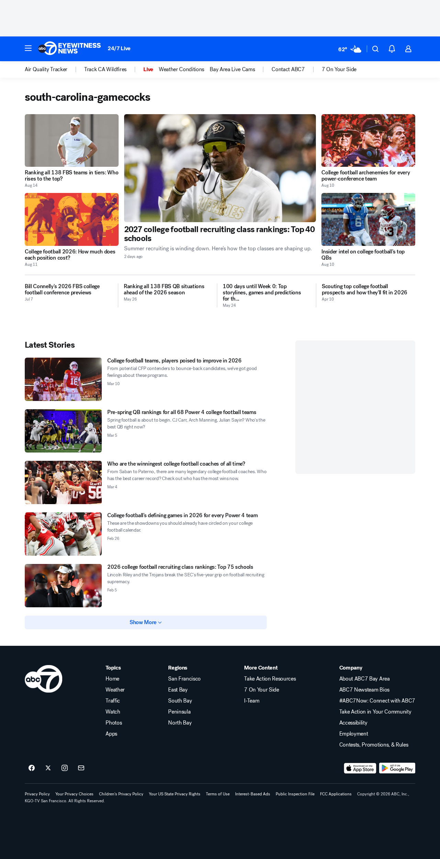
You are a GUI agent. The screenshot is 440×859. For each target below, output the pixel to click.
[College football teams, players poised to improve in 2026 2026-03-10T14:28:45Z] (63, 379)
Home (112, 679)
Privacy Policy (37, 794)
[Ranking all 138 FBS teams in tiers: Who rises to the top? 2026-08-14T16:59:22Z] (72, 140)
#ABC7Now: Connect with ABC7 (377, 701)
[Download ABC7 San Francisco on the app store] (360, 768)
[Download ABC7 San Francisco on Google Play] (397, 768)
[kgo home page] (43, 679)
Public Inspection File (295, 794)
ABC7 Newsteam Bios (364, 690)
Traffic (113, 701)
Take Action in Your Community (375, 712)
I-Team (251, 701)
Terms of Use (218, 794)
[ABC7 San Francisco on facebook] (31, 768)
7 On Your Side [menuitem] (339, 69)
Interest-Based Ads (252, 794)
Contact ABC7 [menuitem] (288, 69)
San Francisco (184, 679)
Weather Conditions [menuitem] (181, 69)
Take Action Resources (270, 679)
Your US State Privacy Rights (174, 794)
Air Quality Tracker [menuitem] (46, 69)
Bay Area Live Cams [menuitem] (232, 69)
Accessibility (353, 723)
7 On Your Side (261, 690)
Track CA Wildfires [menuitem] (105, 69)
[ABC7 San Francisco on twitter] (48, 768)
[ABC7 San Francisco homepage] (69, 48)
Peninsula (179, 712)
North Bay (179, 723)
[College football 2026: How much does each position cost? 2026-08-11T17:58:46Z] (72, 219)
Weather (115, 690)
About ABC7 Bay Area (364, 679)
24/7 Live (119, 48)
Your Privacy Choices (74, 794)
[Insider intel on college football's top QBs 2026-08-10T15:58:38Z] (368, 219)
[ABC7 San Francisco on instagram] (65, 768)
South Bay (180, 701)
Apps (111, 734)
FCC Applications (336, 794)
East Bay (177, 690)
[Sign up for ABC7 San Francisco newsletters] (81, 768)
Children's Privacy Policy (121, 794)
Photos (114, 723)
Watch (113, 712)
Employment (353, 734)
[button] (28, 48)
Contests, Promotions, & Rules (373, 745)
